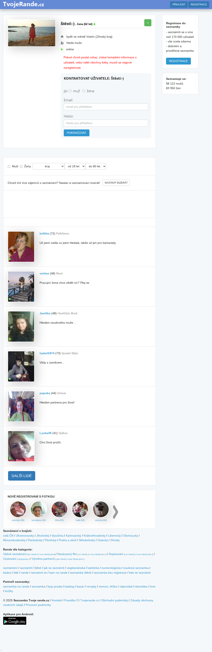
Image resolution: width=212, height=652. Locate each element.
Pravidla (69, 600)
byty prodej (55, 586)
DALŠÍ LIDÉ (22, 476)
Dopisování (116, 554)
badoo (7, 572)
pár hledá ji (62, 559)
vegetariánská (76, 567)
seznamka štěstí (80, 572)
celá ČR (8, 535)
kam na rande (58, 572)
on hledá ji (33, 554)
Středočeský (87, 540)
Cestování (9, 558)
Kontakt (57, 600)
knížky (9, 591)
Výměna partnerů (43, 558)
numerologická (111, 567)
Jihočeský (42, 535)
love (152, 586)
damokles (141, 586)
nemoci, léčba (108, 586)
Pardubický (35, 540)
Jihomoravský (25, 535)
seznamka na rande (16, 586)
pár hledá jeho (76, 559)
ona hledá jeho (47, 554)
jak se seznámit (54, 567)
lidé (16, 572)
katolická (93, 567)
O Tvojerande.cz (88, 600)
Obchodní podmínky (114, 600)
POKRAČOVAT (76, 132)
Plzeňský (51, 540)
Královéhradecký (95, 535)
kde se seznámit (140, 572)
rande (25, 572)
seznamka (38, 586)
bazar (80, 586)
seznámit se (39, 572)
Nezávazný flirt (67, 554)
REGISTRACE (199, 4)
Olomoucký (130, 535)
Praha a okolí (67, 540)
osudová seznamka (136, 567)
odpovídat (125, 586)
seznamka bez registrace (110, 572)
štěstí (37, 567)
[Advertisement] (79, 204)
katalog (69, 586)
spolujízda (23, 559)
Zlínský (115, 540)
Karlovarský (73, 535)
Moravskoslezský (14, 540)
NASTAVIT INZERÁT (116, 182)
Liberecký (114, 535)
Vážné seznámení (15, 554)
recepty (91, 586)
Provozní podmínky (38, 605)
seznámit (26, 567)
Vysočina (57, 535)
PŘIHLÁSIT (178, 4)
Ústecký (103, 540)
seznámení (10, 567)
